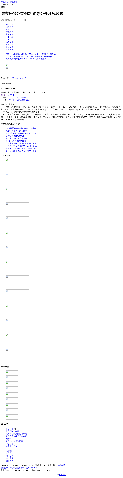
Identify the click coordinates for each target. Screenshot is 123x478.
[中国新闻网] (12, 419)
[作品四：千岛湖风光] (17, 347)
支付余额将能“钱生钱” (15, 136)
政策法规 (9, 47)
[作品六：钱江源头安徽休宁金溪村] (17, 289)
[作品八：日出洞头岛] (17, 260)
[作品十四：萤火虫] (17, 172)
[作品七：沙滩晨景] (17, 274)
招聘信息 (9, 456)
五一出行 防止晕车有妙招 (16, 138)
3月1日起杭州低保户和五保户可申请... (22, 151)
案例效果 (9, 34)
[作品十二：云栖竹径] (17, 201)
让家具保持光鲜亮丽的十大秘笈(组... (21, 146)
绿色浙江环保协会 (13, 446)
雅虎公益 (9, 444)
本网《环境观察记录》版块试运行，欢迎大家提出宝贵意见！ (32, 54)
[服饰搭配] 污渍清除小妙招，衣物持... (22, 128)
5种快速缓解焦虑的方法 (16, 141)
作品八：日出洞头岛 (17, 98)
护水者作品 (21, 78)
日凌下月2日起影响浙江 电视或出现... (21, 148)
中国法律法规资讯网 (14, 441)
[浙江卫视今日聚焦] (12, 375)
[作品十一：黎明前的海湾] (17, 216)
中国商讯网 (10, 429)
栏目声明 (9, 461)
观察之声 (9, 27)
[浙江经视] (12, 397)
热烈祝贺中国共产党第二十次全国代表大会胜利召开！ (29, 59)
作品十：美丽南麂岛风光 (19, 100)
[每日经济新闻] (12, 380)
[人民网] (12, 413)
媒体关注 (9, 32)
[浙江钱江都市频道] (12, 391)
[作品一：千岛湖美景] (17, 303)
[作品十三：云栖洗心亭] (17, 187)
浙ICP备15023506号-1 (30, 468)
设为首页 (14, 2)
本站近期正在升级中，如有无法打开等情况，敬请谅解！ (30, 56)
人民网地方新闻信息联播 (16, 434)
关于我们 (9, 451)
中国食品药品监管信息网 (16, 436)
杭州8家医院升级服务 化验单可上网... (21, 133)
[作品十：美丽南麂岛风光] (17, 230)
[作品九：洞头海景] (17, 245)
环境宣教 (9, 50)
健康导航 (9, 45)
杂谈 (8, 40)
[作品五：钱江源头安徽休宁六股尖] (17, 362)
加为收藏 (5, 2)
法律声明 (9, 458)
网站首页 (9, 24)
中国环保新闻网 (12, 431)
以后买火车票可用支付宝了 (17, 131)
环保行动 (9, 29)
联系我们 (9, 453)
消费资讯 (9, 42)
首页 (12, 78)
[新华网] (12, 408)
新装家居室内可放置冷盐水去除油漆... (22, 143)
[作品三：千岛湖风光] (17, 333)
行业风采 (9, 37)
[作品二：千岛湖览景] (17, 318)
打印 (4, 95)
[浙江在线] (12, 386)
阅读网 (9, 439)
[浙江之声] (12, 402)
